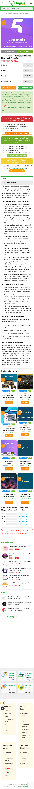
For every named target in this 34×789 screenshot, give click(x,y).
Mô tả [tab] (5, 178)
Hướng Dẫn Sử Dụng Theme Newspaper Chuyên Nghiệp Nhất (19, 603)
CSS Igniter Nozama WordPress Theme (9, 429)
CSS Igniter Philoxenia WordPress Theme (8, 396)
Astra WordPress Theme (9, 462)
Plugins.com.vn (27, 786)
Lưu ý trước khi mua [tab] (9, 182)
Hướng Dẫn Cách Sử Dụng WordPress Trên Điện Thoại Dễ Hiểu (19, 609)
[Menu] (2, 3)
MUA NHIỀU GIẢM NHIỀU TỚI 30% (17, 138)
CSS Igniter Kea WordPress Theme (25, 495)
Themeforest (24, 13)
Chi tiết (8, 402)
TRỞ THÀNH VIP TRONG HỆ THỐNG (17, 118)
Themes (16, 13)
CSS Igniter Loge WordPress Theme (25, 462)
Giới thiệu (7, 710)
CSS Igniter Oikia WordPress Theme (25, 428)
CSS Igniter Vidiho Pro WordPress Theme (8, 495)
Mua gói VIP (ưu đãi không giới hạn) (17, 133)
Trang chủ (9, 13)
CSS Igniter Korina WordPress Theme (25, 396)
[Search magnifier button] (30, 8)
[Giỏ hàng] (30, 3)
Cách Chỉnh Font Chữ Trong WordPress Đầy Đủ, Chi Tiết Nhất (19, 597)
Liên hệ (7, 730)
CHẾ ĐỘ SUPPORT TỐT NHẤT (17, 160)
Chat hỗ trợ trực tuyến (17, 171)
